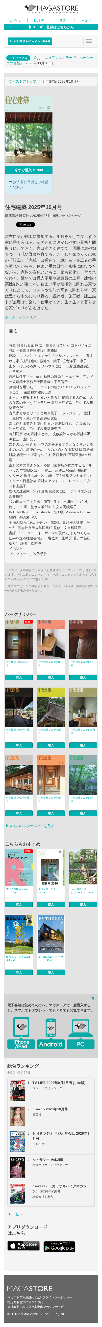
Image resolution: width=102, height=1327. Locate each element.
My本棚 (39, 20)
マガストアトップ (22, 81)
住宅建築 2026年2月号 (49, 731)
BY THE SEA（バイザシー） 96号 (50, 958)
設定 (63, 20)
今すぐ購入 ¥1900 (29, 170)
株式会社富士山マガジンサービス (44, 1307)
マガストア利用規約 (20, 1297)
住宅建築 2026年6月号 (82, 664)
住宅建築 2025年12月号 (83, 731)
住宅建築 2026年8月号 (49, 664)
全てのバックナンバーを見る (31, 826)
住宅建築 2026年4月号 (17, 731)
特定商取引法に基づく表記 (25, 1302)
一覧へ (16, 1214)
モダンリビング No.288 (47, 891)
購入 (19, 677)
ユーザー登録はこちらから (52, 27)
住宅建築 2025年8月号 (17, 799)
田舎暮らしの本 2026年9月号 (18, 958)
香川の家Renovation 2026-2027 (17, 891)
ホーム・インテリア (20, 317)
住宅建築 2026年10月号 (18, 664)
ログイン (16, 20)
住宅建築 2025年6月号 (49, 799)
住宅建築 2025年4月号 (82, 799)
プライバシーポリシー (57, 1297)
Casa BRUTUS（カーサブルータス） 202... (83, 891)
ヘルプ (86, 20)
